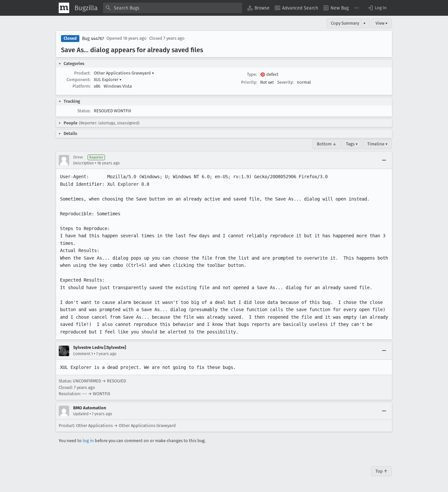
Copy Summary (345, 23)
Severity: (285, 82)
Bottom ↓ (326, 143)
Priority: (249, 82)
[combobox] (172, 8)
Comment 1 (83, 354)
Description (83, 163)
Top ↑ (382, 471)
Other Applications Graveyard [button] (124, 73)
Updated (81, 414)
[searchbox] (172, 8)
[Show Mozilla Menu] (64, 8)
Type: (252, 74)
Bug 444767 (93, 38)
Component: (79, 79)
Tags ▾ (352, 143)
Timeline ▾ (377, 143)
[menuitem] (258, 8)
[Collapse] (384, 160)
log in (88, 440)
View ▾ (382, 23)
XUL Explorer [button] (108, 79)
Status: (84, 110)
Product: (82, 73)
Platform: (81, 86)
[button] (376, 8)
